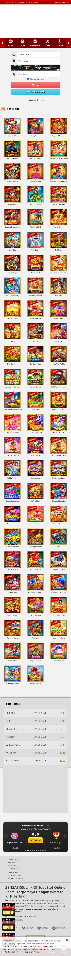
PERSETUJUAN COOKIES (15, 878)
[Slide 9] (43, 850)
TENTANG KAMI (13, 859)
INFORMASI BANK (13, 868)
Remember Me (37, 79)
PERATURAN (12, 865)
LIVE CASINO (35, 46)
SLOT (23, 46)
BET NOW (35, 840)
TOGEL (11, 46)
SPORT (47, 46)
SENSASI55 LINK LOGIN (15, 901)
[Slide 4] (32, 850)
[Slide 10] (45, 850)
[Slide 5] (34, 850)
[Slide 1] (25, 850)
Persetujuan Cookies (39, 946)
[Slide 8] (40, 850)
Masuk (35, 85)
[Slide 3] (30, 850)
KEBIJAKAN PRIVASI (14, 875)
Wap (41, 100)
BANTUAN (11, 862)
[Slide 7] (38, 850)
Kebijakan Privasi (32, 952)
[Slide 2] (28, 850)
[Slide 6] (36, 850)
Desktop (31, 100)
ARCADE (59, 46)
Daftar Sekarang (35, 91)
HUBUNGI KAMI (13, 872)
